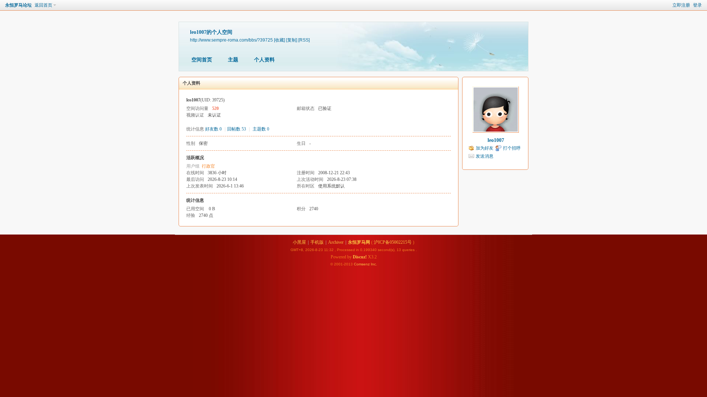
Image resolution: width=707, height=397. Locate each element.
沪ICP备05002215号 (393, 242)
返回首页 (43, 5)
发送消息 (484, 156)
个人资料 (264, 59)
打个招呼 (512, 148)
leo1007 (496, 140)
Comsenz (362, 264)
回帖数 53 (236, 129)
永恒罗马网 (359, 242)
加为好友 (484, 148)
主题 (233, 59)
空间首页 (201, 59)
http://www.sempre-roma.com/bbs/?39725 (231, 39)
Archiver (336, 242)
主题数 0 (261, 129)
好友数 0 (213, 129)
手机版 (317, 242)
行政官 (208, 166)
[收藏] (279, 39)
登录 (697, 5)
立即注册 (681, 5)
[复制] (291, 39)
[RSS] (304, 39)
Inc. (374, 264)
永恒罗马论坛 (18, 5)
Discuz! (360, 257)
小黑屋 (299, 242)
